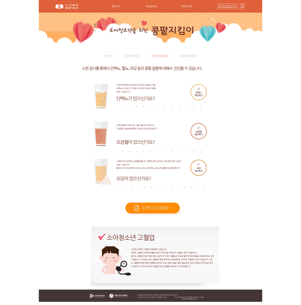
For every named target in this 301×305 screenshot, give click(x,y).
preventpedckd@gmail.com (189, 299)
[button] (115, 7)
